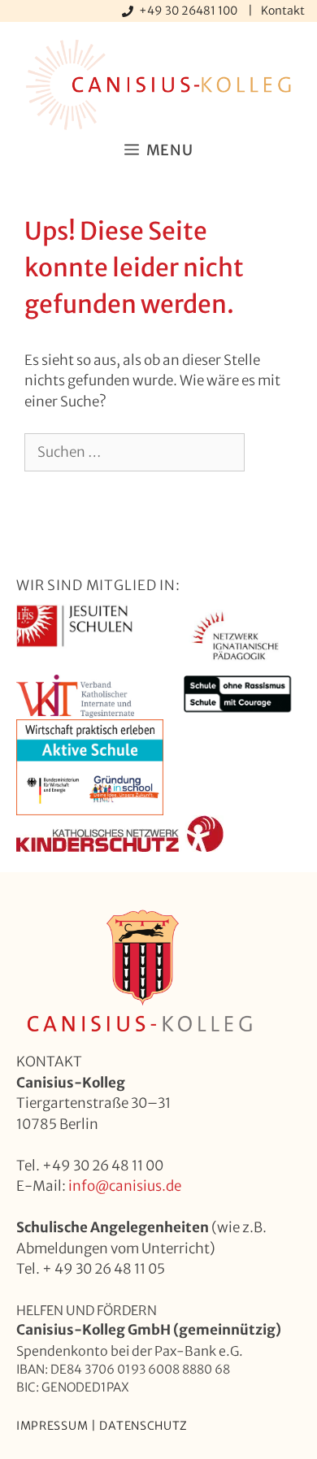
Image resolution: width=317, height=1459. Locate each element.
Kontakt (283, 10)
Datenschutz (143, 1425)
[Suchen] (48, 490)
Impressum (52, 1425)
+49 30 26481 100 (189, 10)
